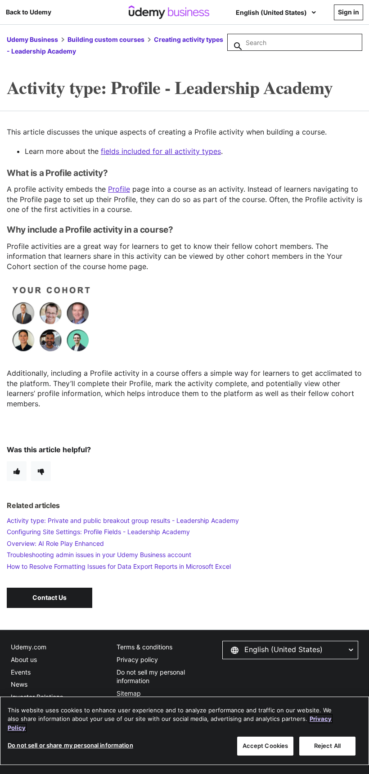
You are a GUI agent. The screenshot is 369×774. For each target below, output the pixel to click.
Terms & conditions (144, 647)
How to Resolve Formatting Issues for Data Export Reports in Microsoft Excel (119, 566)
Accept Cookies (265, 745)
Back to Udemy (28, 12)
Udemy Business (32, 39)
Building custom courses (106, 39)
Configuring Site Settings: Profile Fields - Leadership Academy (98, 532)
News (19, 684)
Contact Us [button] (49, 597)
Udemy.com (28, 647)
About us (24, 659)
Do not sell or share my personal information (70, 745)
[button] (290, 650)
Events (21, 672)
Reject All (327, 745)
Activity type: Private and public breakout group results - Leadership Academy (123, 520)
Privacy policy (137, 659)
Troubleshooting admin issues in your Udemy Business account (99, 554)
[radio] (17, 471)
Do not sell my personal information (151, 676)
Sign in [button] (348, 12)
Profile (119, 189)
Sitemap (129, 693)
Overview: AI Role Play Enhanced (55, 543)
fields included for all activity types (161, 151)
